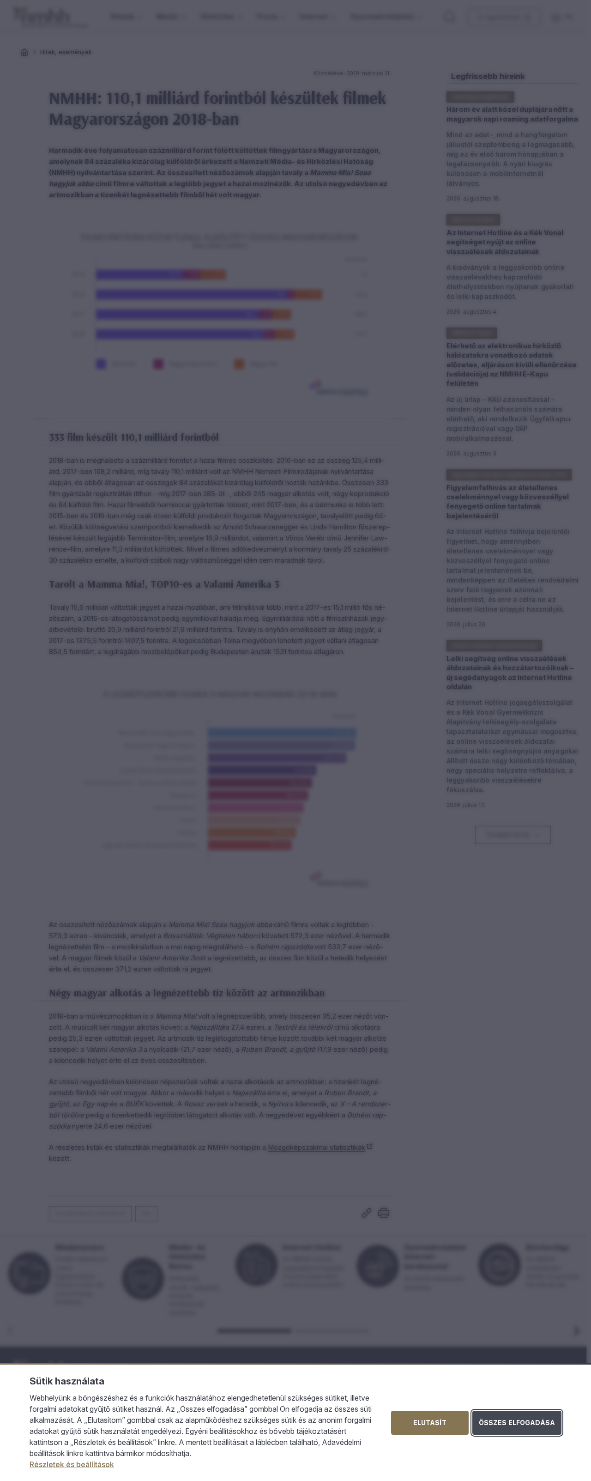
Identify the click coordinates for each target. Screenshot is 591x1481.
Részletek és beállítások (72, 1464)
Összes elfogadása (517, 1422)
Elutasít (429, 1422)
